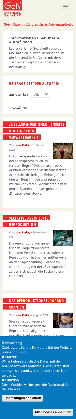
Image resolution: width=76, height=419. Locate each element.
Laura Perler (22, 145)
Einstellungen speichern (22, 398)
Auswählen (19, 107)
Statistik (11, 357)
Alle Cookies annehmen (53, 412)
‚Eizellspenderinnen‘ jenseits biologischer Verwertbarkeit (36, 131)
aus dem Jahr (19, 94)
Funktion (12, 380)
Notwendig (13, 343)
